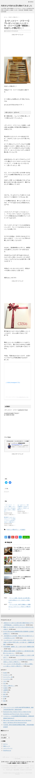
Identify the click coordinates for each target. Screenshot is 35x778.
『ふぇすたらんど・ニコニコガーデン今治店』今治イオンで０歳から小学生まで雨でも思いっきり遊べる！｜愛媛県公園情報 (18, 642)
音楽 (4, 700)
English (5, 672)
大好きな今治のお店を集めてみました (16, 6)
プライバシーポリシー (26, 757)
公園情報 (5, 690)
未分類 (5, 696)
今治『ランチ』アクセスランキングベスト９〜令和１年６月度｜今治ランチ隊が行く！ (21, 559)
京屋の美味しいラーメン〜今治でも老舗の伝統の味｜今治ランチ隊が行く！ (21, 588)
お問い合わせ (6, 757)
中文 (4, 683)
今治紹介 (22, 529)
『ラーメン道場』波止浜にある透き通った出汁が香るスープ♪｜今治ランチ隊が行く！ (20, 600)
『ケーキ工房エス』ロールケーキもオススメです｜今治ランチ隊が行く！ (21, 549)
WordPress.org (7, 750)
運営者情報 (17, 758)
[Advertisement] (17, 46)
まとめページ (6, 674)
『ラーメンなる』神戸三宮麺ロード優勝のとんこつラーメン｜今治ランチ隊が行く (20, 606)
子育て (5, 692)
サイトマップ (14, 757)
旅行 (4, 694)
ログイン (5, 744)
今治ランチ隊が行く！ (13, 529)
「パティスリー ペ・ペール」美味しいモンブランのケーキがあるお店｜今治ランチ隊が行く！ (9, 508)
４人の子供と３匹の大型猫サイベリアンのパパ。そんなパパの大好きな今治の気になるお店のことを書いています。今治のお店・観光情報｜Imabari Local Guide (17, 767)
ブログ (5, 681)
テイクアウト (6, 679)
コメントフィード (7, 748)
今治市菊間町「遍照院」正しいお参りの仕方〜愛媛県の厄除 (18, 646)
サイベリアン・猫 (7, 677)
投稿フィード (6, 746)
